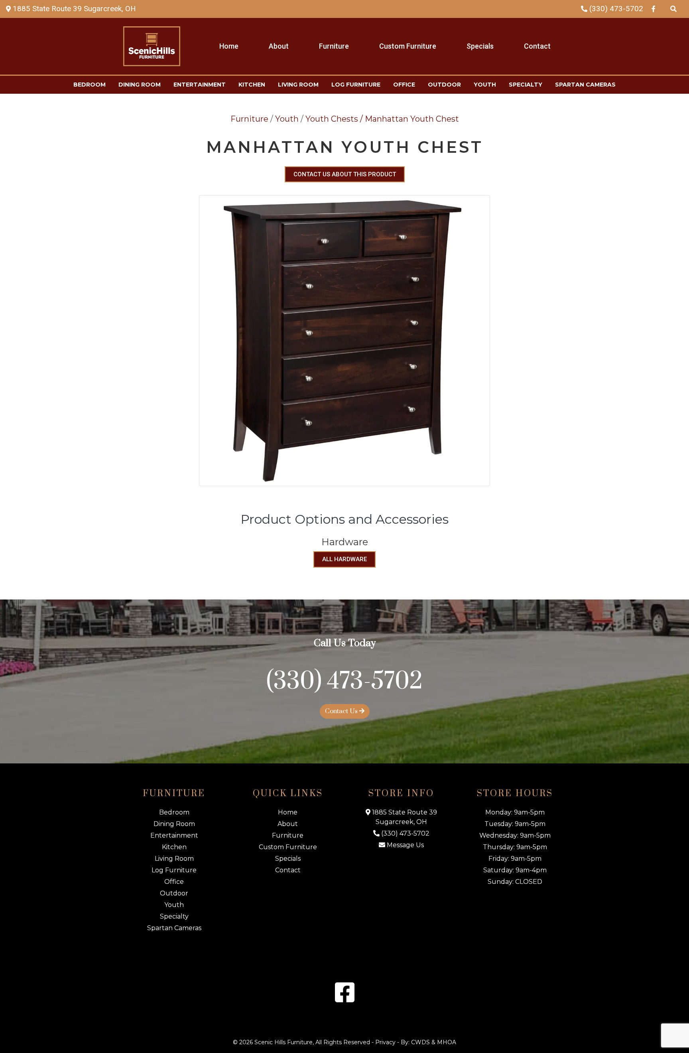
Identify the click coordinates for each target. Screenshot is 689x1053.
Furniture (334, 46)
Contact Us (342, 711)
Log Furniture (355, 84)
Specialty (525, 84)
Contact (537, 46)
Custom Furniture (407, 46)
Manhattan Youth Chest (412, 119)
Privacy (385, 1042)
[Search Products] (673, 8)
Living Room (298, 84)
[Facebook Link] (653, 8)
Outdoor (444, 84)
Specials (480, 46)
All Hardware (344, 559)
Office (404, 84)
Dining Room (139, 84)
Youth (485, 84)
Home (228, 46)
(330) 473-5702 (615, 8)
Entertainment (199, 84)
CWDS (420, 1042)
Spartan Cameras (585, 84)
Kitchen (251, 84)
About (279, 46)
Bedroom (89, 84)
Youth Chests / (335, 119)
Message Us (404, 845)
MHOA (446, 1042)
